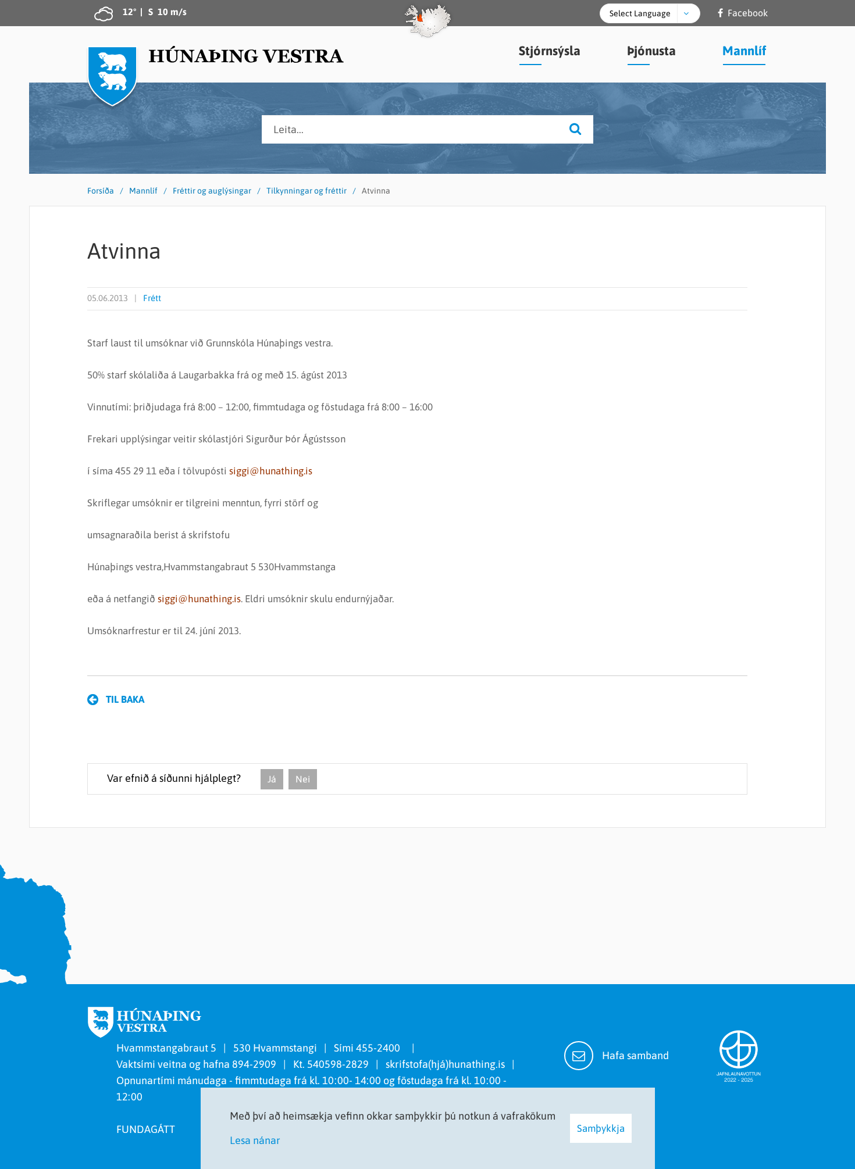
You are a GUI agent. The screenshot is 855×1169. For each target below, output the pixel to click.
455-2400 (380, 1048)
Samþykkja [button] (601, 1128)
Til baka (125, 699)
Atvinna (376, 190)
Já (272, 779)
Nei (302, 779)
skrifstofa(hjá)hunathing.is (445, 1064)
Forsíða (100, 190)
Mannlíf (143, 190)
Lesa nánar (255, 1140)
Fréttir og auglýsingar (212, 190)
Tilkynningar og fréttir (306, 190)
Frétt (152, 298)
